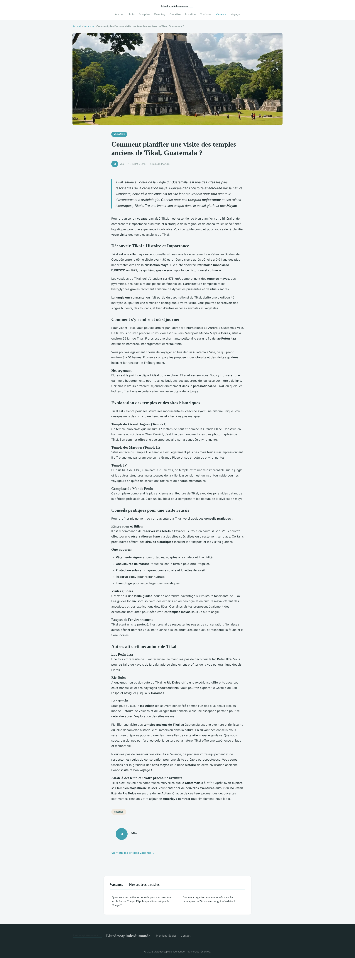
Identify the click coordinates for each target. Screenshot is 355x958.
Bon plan (144, 14)
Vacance (221, 14)
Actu (131, 14)
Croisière (175, 14)
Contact (185, 935)
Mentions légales (166, 935)
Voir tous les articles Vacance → (133, 852)
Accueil (119, 14)
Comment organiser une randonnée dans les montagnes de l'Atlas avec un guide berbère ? (209, 899)
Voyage (235, 14)
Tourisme (205, 14)
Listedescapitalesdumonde (128, 936)
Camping (159, 14)
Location (190, 14)
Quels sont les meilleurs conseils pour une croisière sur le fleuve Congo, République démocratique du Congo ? (141, 901)
